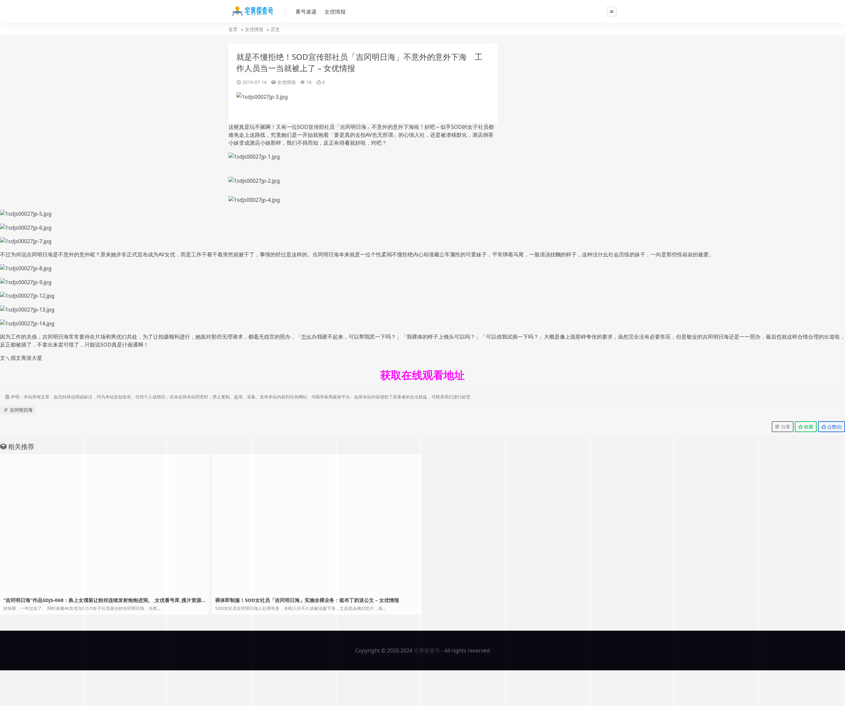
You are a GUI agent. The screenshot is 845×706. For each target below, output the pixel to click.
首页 (233, 29)
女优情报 (335, 11)
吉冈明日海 (21, 410)
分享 (785, 427)
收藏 (808, 427)
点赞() (834, 427)
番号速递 (306, 11)
